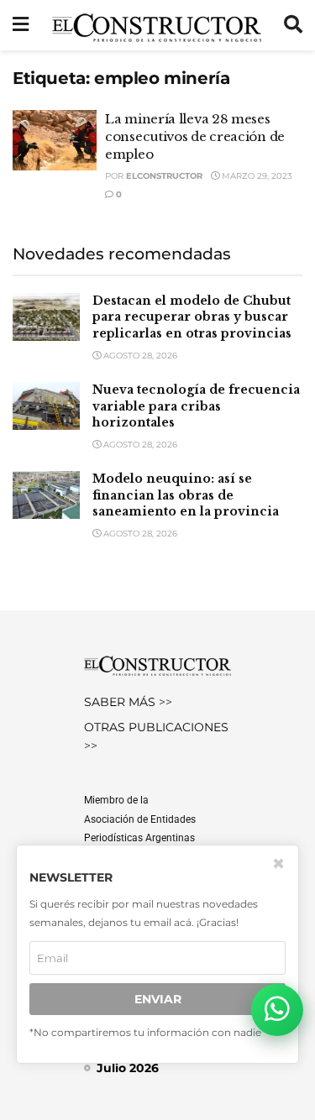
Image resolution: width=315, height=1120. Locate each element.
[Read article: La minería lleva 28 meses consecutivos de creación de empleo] (55, 140)
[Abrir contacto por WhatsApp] (277, 1010)
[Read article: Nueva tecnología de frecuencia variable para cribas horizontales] (46, 406)
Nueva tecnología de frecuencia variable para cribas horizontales (196, 406)
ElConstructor (164, 175)
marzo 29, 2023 (255, 175)
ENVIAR (157, 999)
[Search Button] (293, 25)
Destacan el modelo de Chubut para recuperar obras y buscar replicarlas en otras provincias (191, 317)
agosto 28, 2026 (139, 355)
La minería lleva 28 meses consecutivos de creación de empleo (195, 136)
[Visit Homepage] (156, 25)
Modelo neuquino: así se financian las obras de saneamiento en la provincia (185, 495)
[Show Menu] (21, 25)
